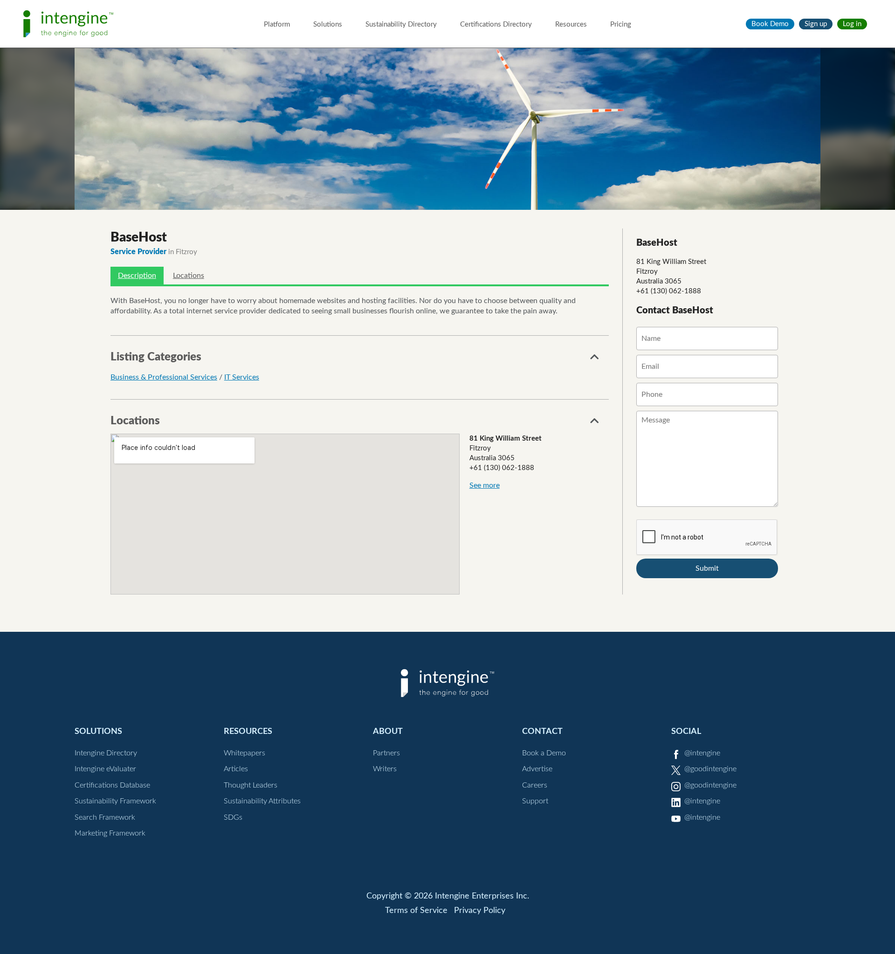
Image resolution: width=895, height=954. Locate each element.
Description (137, 275)
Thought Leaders (250, 785)
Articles (236, 769)
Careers (534, 785)
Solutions (327, 24)
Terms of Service (416, 910)
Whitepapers (244, 753)
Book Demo (770, 24)
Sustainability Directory (401, 24)
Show (594, 359)
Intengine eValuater (105, 769)
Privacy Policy (479, 910)
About (388, 731)
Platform (277, 24)
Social (686, 731)
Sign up (816, 24)
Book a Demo (544, 753)
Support (535, 801)
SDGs (233, 817)
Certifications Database (112, 785)
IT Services (241, 377)
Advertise (537, 769)
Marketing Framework (110, 833)
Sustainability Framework (115, 801)
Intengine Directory (106, 753)
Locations (188, 275)
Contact (542, 731)
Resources (571, 24)
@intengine (702, 753)
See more (484, 485)
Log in (852, 24)
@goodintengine (710, 769)
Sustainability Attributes (262, 801)
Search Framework (105, 817)
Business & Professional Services (163, 377)
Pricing (620, 24)
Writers (385, 769)
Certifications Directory (496, 24)
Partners (386, 753)
